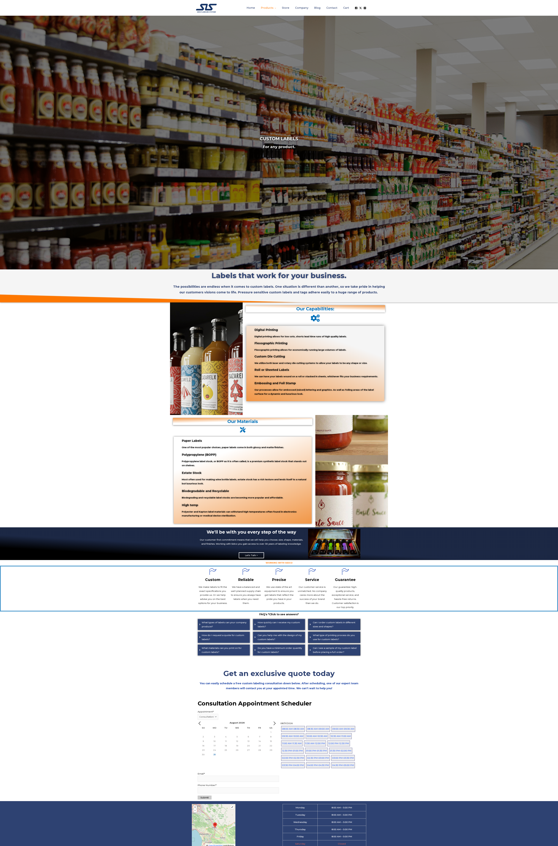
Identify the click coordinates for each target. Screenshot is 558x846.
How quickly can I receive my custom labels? (279, 624)
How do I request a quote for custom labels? (223, 637)
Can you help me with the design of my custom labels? (280, 637)
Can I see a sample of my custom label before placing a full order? (335, 650)
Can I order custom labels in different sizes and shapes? (334, 624)
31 (214, 754)
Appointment (206, 711)
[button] (274, 8)
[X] (360, 8)
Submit (205, 797)
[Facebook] (356, 8)
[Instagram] (365, 8)
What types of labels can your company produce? (224, 624)
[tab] (224, 624)
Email (201, 773)
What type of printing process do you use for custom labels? (334, 637)
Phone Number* (207, 785)
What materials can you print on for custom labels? (222, 650)
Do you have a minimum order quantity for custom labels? (280, 650)
